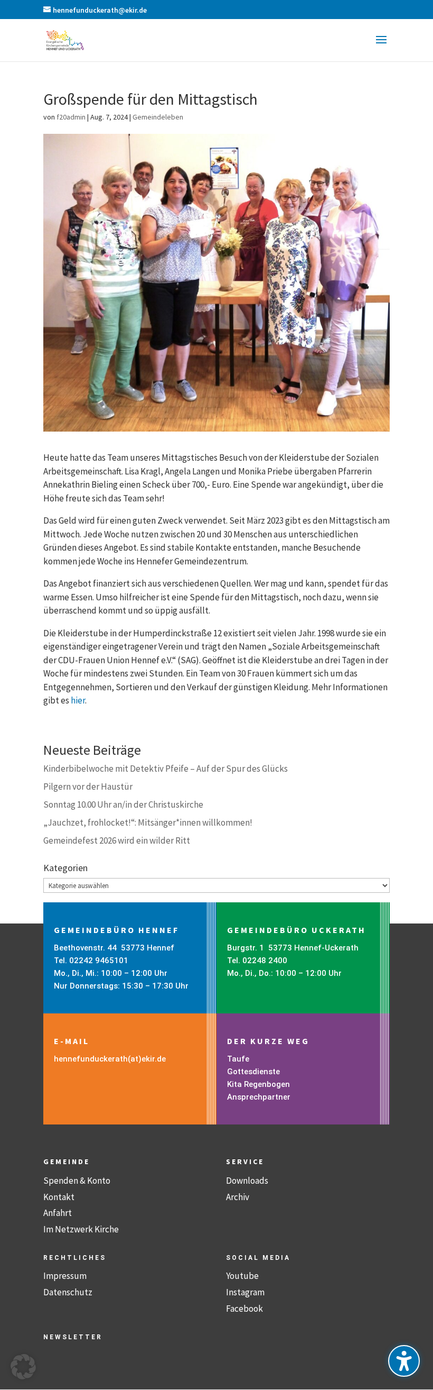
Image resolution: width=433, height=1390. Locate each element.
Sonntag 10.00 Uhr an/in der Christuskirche (123, 804)
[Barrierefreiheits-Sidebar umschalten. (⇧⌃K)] (404, 1361)
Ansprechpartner (258, 1097)
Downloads (247, 1180)
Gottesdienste (253, 1071)
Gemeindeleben (158, 117)
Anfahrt (57, 1213)
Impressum (65, 1276)
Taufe (238, 1059)
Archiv (237, 1197)
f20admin (71, 117)
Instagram (245, 1292)
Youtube (242, 1276)
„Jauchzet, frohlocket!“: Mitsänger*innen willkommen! (147, 822)
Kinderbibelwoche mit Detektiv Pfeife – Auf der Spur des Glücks (165, 768)
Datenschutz (67, 1292)
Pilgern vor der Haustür (88, 786)
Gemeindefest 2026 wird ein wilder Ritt (116, 840)
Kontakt (58, 1197)
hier (78, 700)
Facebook (244, 1308)
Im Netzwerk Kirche (81, 1229)
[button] (381, 46)
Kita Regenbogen (258, 1084)
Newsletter (72, 1337)
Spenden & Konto (76, 1180)
